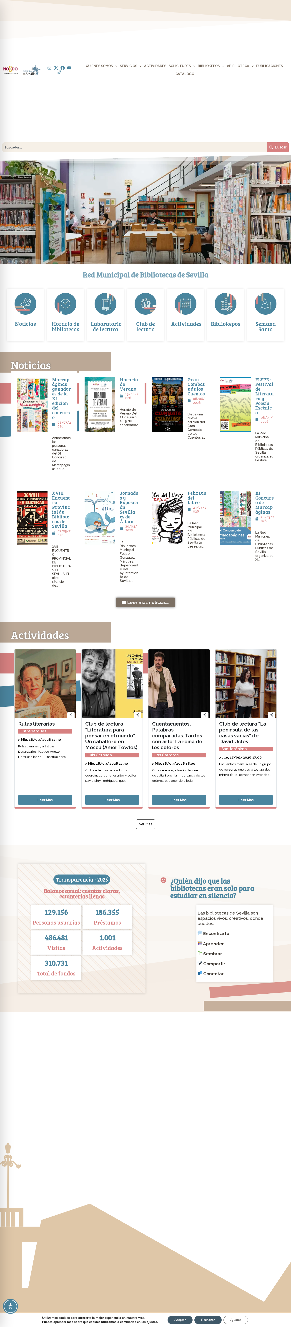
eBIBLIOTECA (238, 66)
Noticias (25, 323)
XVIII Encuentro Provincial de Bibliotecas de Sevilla (61, 509)
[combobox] (134, 147)
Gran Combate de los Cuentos (196, 386)
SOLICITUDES (180, 66)
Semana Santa (266, 326)
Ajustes (235, 1320)
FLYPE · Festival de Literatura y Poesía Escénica (264, 396)
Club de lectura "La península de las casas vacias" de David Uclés (242, 732)
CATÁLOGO (185, 74)
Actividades (186, 323)
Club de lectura (145, 326)
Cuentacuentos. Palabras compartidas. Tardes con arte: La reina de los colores (177, 735)
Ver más (145, 824)
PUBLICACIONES (269, 66)
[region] (145, 209)
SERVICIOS (128, 66)
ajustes (152, 1322)
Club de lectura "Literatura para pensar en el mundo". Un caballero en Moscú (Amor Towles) (111, 735)
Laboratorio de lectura (106, 326)
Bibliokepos (225, 323)
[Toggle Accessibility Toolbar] (10, 1306)
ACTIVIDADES (155, 66)
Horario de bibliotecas (65, 326)
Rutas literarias (36, 724)
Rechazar (208, 1320)
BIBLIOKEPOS (209, 66)
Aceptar (180, 1320)
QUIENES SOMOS (99, 66)
